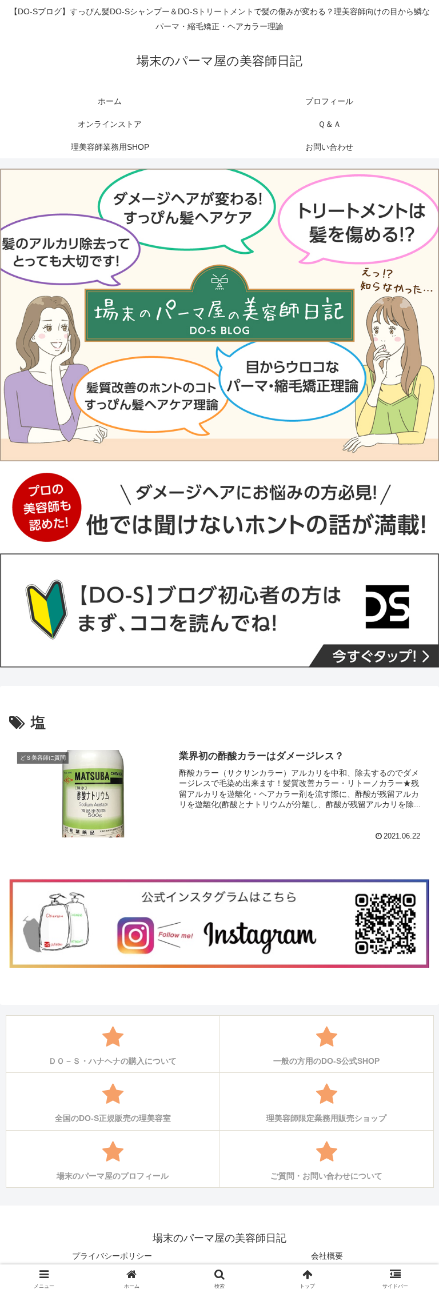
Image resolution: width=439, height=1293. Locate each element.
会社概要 (327, 1255)
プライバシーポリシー (112, 1255)
